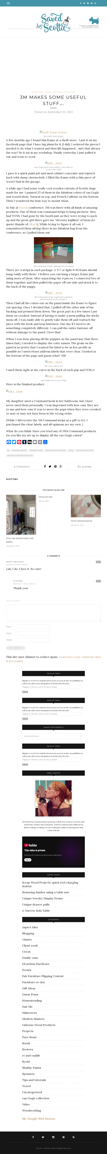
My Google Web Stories (38, 1118)
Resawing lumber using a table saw (45, 892)
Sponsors (28, 1074)
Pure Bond (29, 1037)
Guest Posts (30, 994)
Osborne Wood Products (38, 1025)
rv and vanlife (31, 1055)
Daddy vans (30, 958)
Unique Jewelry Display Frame (42, 898)
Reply (98, 562)
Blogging (28, 933)
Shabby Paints (31, 1068)
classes (27, 939)
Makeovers (37, 92)
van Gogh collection (64, 92)
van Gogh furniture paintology (20, 455)
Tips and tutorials (34, 1080)
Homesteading (32, 1000)
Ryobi (26, 1061)
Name (9, 627)
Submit (25, 692)
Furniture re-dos (33, 982)
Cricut (26, 951)
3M (8, 450)
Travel (26, 1086)
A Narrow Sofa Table (36, 910)
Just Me (27, 1006)
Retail (48, 92)
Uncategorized (32, 1092)
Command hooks (36, 450)
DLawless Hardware (36, 964)
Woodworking (31, 1110)
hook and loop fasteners (55, 450)
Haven (23, 207)
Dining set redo (45, 497)
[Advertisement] (53, 64)
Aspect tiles (30, 927)
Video (26, 1104)
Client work (30, 945)
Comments (22, 466)
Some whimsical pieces (81, 521)
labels (71, 450)
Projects (27, 1031)
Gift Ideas (28, 988)
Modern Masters (33, 1019)
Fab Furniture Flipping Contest (43, 976)
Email (9, 633)
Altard (33, 224)
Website (9, 640)
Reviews (27, 1049)
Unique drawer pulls (35, 904)
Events (26, 970)
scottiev (86, 467)
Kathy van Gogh (15, 562)
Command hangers (19, 450)
